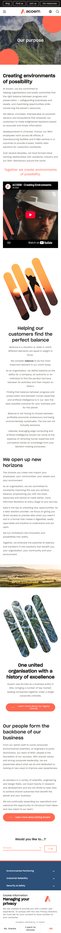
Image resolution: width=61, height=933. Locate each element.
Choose (7, 847)
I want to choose (30, 928)
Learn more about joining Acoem (32, 817)
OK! (51, 928)
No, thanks (10, 928)
